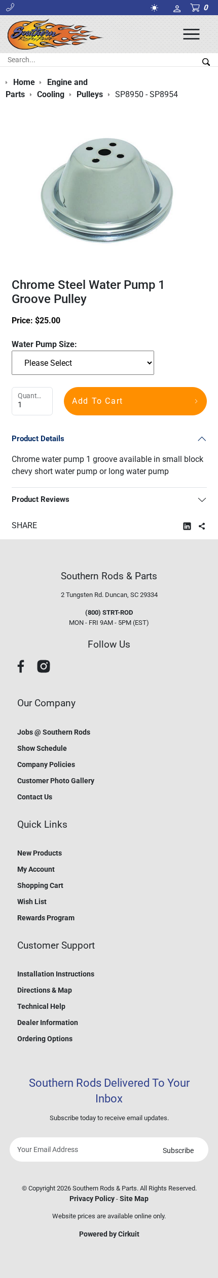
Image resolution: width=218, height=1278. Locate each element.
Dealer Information (47, 1022)
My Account (36, 869)
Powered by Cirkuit (109, 1234)
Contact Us (34, 797)
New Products (39, 853)
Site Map (134, 1199)
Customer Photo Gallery (55, 781)
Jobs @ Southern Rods (53, 732)
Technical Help (41, 1006)
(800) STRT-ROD (109, 612)
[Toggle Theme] (156, 8)
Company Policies (46, 764)
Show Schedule (42, 748)
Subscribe (178, 1150)
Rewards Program (46, 918)
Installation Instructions (55, 974)
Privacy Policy (92, 1199)
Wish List (32, 902)
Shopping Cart (40, 885)
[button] (10, 7)
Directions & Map (44, 990)
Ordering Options (44, 1039)
